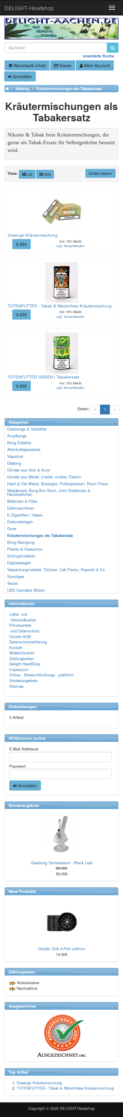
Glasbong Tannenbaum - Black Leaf (62, 862)
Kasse (65, 65)
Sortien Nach (99, 173)
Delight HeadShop (24, 664)
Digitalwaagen (19, 562)
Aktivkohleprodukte (23, 449)
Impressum (19, 669)
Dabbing (14, 463)
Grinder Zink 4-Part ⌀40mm (61, 948)
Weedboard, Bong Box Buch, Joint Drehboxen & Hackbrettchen (48, 492)
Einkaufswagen (23, 706)
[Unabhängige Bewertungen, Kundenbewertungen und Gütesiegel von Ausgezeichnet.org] (61, 1035)
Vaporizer (15, 456)
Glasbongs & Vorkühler (27, 429)
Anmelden (22, 76)
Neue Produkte (22, 891)
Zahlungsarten (21, 658)
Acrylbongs (17, 436)
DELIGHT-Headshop (77, 1108)
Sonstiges (15, 576)
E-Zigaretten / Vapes (25, 515)
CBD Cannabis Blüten (26, 590)
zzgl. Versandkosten (70, 245)
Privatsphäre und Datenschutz (24, 628)
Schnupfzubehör (21, 556)
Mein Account (96, 65)
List (29, 174)
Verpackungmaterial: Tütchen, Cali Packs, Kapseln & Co (56, 569)
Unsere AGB (20, 636)
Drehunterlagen (20, 521)
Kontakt (16, 647)
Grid (47, 174)
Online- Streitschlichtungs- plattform (41, 675)
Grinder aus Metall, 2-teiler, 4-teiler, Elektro (44, 477)
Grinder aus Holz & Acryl (28, 470)
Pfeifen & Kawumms (25, 549)
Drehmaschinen (20, 508)
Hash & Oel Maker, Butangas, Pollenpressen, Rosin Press (57, 483)
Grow (11, 528)
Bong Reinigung (20, 542)
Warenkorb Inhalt (29, 65)
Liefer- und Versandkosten (22, 617)
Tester (12, 583)
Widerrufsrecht (21, 653)
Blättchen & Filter (22, 501)
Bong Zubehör (19, 442)
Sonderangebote (23, 680)
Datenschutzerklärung (28, 642)
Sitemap (16, 686)
